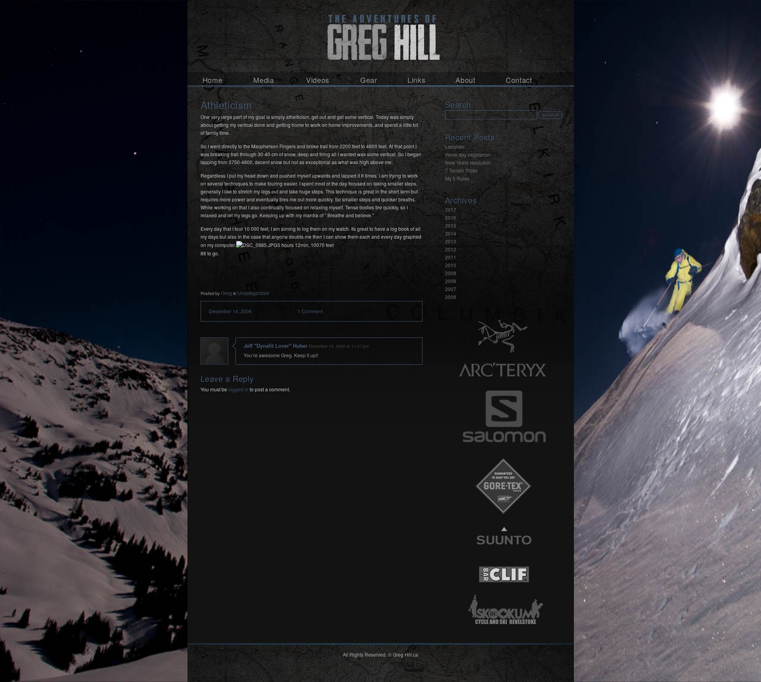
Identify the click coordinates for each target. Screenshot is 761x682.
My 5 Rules (457, 178)
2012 (450, 249)
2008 (450, 281)
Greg (226, 292)
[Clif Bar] (503, 591)
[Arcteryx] (503, 343)
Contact (519, 80)
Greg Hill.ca (380, 36)
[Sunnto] (503, 554)
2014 (450, 233)
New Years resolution (468, 162)
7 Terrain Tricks (461, 170)
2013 (450, 241)
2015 (450, 225)
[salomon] (503, 447)
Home (213, 80)
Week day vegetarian (468, 154)
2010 (450, 265)
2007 (450, 288)
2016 (450, 217)
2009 (450, 273)
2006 (450, 296)
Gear (368, 80)
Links (416, 80)
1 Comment (310, 311)
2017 (450, 209)
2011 (450, 257)
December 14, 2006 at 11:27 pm (339, 346)
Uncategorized (253, 292)
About (465, 80)
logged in (238, 389)
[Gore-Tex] (503, 517)
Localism (455, 146)
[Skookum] (503, 629)
